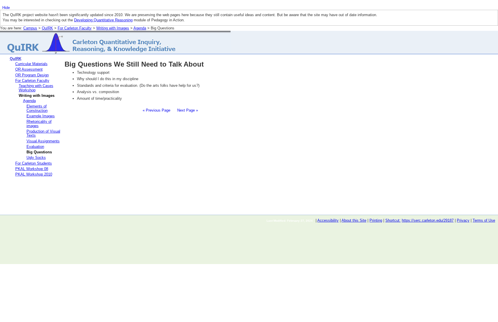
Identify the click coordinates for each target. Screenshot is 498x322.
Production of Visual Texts (43, 133)
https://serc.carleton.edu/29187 (428, 220)
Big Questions (39, 152)
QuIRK (47, 28)
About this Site (354, 220)
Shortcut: (393, 220)
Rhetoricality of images (39, 123)
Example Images (41, 116)
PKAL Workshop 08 (31, 169)
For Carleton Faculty (75, 28)
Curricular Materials (31, 64)
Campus (30, 28)
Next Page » (187, 110)
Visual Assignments (43, 141)
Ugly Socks (36, 157)
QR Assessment (29, 69)
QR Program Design (32, 75)
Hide (6, 7)
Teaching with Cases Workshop (36, 88)
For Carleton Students (33, 163)
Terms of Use (484, 220)
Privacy (463, 220)
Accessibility (328, 220)
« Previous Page (156, 110)
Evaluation (35, 146)
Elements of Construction (37, 108)
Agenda (139, 28)
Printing (375, 220)
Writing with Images (112, 28)
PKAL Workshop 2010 (33, 174)
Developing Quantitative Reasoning (103, 20)
